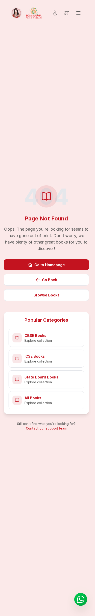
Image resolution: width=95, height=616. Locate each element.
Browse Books (46, 295)
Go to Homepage (49, 264)
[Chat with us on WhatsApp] (80, 599)
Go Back (49, 280)
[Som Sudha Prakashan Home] (25, 12)
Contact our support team (46, 428)
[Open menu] (78, 13)
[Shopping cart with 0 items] (66, 13)
